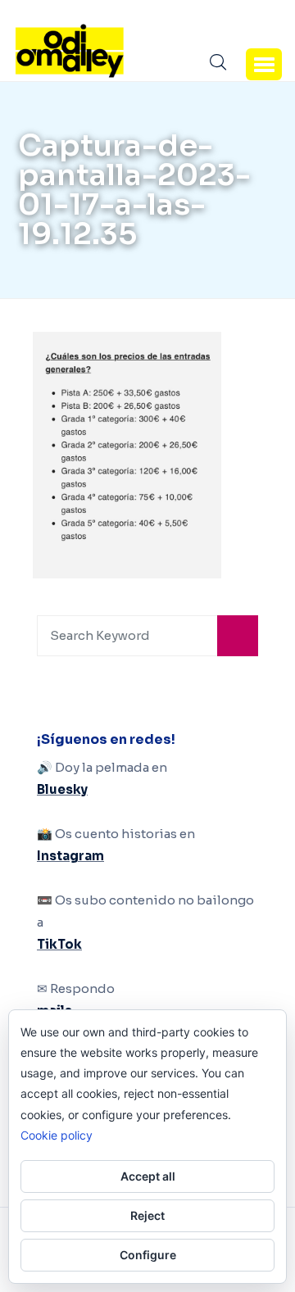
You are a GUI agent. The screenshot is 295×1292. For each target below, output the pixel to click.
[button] (264, 63)
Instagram (70, 856)
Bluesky (62, 789)
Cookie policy (56, 1135)
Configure (148, 1255)
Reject (147, 1215)
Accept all (147, 1176)
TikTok (59, 944)
